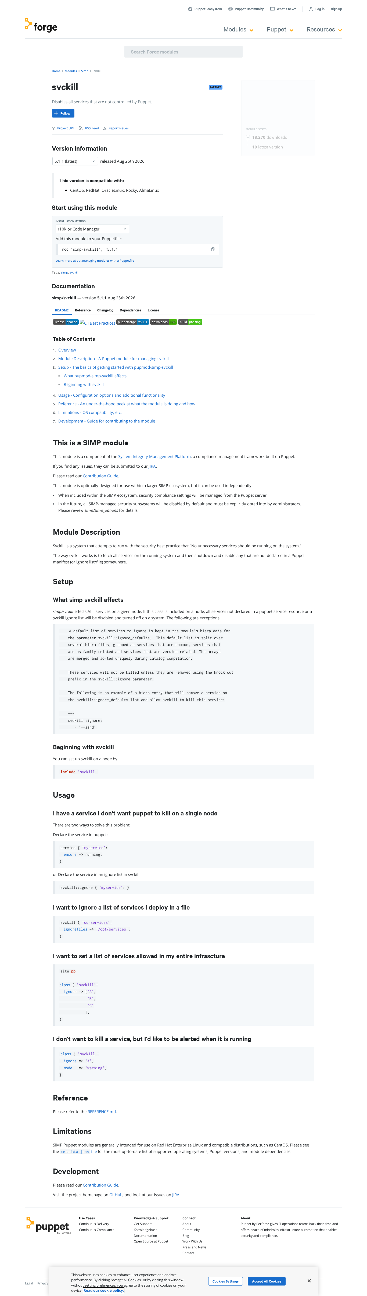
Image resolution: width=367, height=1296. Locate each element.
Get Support (143, 1224)
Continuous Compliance (96, 1229)
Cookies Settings (226, 1281)
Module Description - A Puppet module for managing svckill (113, 358)
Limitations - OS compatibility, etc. (90, 412)
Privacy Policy (47, 1283)
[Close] (309, 1281)
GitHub (116, 1194)
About (186, 1224)
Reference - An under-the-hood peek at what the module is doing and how (126, 403)
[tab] (62, 310)
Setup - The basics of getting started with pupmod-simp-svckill (115, 367)
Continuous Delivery (94, 1224)
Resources (321, 29)
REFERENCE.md (102, 1111)
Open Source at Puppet (151, 1241)
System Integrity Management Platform (154, 456)
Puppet (276, 29)
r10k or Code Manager (78, 229)
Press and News (194, 1247)
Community (191, 1229)
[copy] (213, 249)
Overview (67, 350)
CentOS (77, 190)
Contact (188, 1253)
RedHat (92, 190)
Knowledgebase (145, 1229)
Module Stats (256, 129)
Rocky (131, 190)
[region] (183, 1281)
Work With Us (192, 1241)
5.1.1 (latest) (66, 161)
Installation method (71, 221)
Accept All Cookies (266, 1281)
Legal (29, 1283)
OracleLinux (113, 190)
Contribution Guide (100, 475)
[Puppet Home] (49, 1235)
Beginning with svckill (84, 384)
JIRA (152, 466)
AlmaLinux (149, 190)
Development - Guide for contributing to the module (106, 421)
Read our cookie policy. (104, 1290)
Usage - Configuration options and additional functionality (111, 395)
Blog (185, 1235)
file (79, 1151)
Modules (235, 29)
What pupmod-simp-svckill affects (95, 375)
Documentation (145, 1235)
